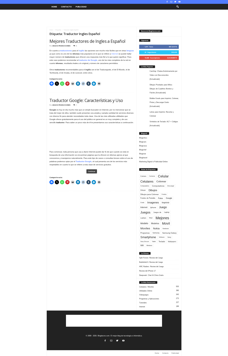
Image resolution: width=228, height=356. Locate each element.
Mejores (162, 218)
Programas (145, 233)
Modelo (144, 223)
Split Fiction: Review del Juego (151, 258)
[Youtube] (179, 2)
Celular (163, 176)
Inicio (51, 30)
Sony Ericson (144, 241)
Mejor (151, 218)
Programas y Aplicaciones (149, 299)
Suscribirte (172, 58)
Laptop (166, 212)
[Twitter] (175, 2)
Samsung (156, 233)
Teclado (162, 241)
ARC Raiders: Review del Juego (151, 266)
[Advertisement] (114, 18)
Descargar (170, 186)
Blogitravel (143, 158)
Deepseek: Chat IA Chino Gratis (151, 275)
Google (169, 198)
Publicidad (81, 6)
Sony (169, 237)
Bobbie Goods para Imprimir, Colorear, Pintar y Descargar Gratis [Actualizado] (164, 102)
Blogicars (142, 142)
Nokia (156, 228)
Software (162, 237)
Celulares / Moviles (146, 287)
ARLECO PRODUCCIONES (61, 46)
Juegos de (157, 212)
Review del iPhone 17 (147, 271)
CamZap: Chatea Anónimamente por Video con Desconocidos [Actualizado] (163, 75)
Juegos (145, 212)
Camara (143, 176)
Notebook (166, 228)
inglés (81, 51)
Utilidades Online (145, 291)
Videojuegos (144, 295)
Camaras (152, 176)
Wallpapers (172, 242)
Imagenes (153, 202)
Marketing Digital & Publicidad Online (153, 162)
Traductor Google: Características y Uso (86, 100)
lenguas (130, 51)
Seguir (174, 52)
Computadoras (158, 186)
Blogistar (142, 154)
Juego (163, 207)
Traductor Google (84, 161)
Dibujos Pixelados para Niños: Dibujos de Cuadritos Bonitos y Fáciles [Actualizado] (161, 89)
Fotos (160, 198)
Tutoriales (143, 303)
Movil (166, 223)
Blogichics (143, 138)
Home (54, 6)
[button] (177, 7)
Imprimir (165, 202)
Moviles (145, 228)
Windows (149, 245)
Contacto (66, 6)
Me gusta (173, 47)
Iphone (153, 207)
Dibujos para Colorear (149, 194)
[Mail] (171, 2)
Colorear (161, 181)
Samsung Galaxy (169, 233)
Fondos (164, 194)
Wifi (142, 245)
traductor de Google (88, 60)
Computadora (144, 186)
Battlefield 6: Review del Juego (151, 262)
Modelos (155, 223)
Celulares (146, 181)
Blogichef (142, 150)
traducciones (66, 51)
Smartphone (148, 237)
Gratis (142, 202)
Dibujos (153, 190)
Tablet (154, 241)
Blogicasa (143, 146)
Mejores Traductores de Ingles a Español (87, 41)
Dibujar (143, 190)
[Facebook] (167, 2)
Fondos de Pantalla (147, 198)
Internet (114, 54)
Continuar (91, 171)
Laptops (143, 218)
